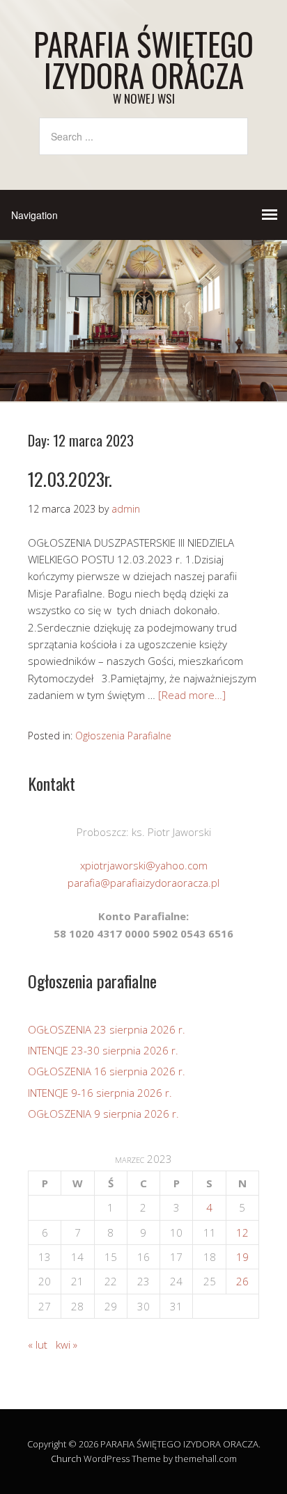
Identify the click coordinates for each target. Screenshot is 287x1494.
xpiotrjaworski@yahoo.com (144, 865)
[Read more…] (192, 695)
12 (242, 1232)
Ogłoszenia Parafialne (123, 735)
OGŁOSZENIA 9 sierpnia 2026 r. (103, 1113)
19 (242, 1257)
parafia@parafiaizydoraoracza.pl (143, 883)
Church (66, 1458)
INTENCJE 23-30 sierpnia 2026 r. (103, 1050)
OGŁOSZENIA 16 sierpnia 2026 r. (106, 1071)
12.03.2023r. (70, 478)
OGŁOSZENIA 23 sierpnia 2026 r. (106, 1029)
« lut (37, 1344)
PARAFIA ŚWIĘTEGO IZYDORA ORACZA (143, 59)
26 (242, 1281)
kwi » (66, 1344)
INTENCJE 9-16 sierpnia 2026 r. (100, 1093)
